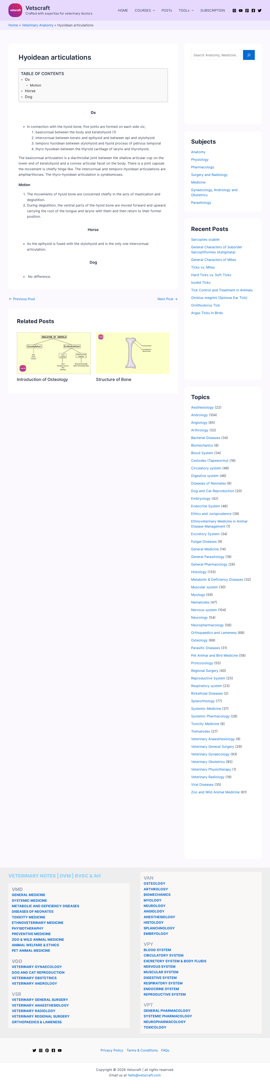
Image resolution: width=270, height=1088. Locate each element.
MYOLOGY (153, 900)
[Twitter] (260, 10)
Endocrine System (205, 506)
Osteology (199, 640)
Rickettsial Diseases (207, 693)
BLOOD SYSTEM (157, 950)
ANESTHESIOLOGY (159, 917)
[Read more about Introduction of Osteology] (54, 353)
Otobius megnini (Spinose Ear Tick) (219, 298)
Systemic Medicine (206, 708)
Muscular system (204, 587)
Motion (35, 85)
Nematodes (200, 602)
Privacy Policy (112, 1050)
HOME (123, 10)
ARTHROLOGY (156, 889)
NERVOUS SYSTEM (160, 966)
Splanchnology (203, 701)
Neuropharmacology (207, 625)
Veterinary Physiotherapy (211, 769)
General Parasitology (207, 557)
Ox (27, 79)
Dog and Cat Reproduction (212, 491)
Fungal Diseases (204, 541)
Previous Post (22, 299)
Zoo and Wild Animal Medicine (215, 792)
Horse (30, 91)
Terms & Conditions (142, 1050)
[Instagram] (234, 10)
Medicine (198, 182)
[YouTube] (241, 10)
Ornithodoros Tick (205, 305)
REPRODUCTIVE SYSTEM (165, 994)
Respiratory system (206, 686)
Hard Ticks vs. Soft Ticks (211, 275)
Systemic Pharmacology (210, 716)
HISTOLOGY (154, 922)
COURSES (143, 10)
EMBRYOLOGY (156, 933)
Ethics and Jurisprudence (211, 514)
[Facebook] (253, 10)
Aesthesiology (202, 407)
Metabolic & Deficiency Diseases (217, 579)
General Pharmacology (209, 564)
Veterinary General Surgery (212, 746)
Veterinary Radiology (207, 777)
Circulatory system (206, 468)
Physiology (200, 159)
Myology (198, 595)
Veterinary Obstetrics (208, 762)
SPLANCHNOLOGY (159, 928)
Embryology (201, 498)
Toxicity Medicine (205, 724)
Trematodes (200, 731)
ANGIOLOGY (154, 911)
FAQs (165, 1050)
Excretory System (205, 534)
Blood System (202, 453)
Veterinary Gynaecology (210, 754)
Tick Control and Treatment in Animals (221, 290)
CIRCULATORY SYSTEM (164, 955)
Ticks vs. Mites (203, 267)
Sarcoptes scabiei (205, 239)
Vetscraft (38, 8)
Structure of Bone (113, 379)
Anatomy (198, 152)
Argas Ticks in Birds (207, 313)
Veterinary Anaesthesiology (213, 739)
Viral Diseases (202, 784)
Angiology (199, 422)
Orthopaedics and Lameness (214, 632)
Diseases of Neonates (208, 483)
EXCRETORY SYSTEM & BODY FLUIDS (175, 961)
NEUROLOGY (155, 906)
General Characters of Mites (213, 260)
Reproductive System (208, 678)
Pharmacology (202, 167)
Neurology (199, 617)
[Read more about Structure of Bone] (133, 353)
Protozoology (202, 663)
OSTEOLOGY (154, 883)
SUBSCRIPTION (212, 10)
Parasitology (201, 202)
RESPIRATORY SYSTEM (163, 983)
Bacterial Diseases (205, 438)
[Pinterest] (247, 10)
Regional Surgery (204, 670)
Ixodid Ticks (201, 282)
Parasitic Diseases (205, 648)
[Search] (249, 55)
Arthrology (199, 430)
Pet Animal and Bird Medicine (214, 655)
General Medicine (205, 549)
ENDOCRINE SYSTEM (161, 989)
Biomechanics (202, 445)
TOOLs (184, 10)
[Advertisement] (223, 91)
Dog (28, 96)
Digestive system (205, 476)
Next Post (168, 299)
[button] (153, 10)
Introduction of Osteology (42, 379)
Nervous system (204, 610)
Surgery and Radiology (209, 175)
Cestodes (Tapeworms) (209, 460)
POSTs (167, 10)
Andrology (199, 415)
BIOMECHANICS (157, 894)
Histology (199, 572)
